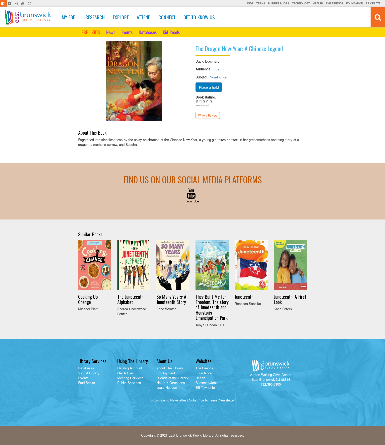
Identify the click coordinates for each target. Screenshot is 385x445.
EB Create (373, 3)
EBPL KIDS (90, 32)
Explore (121, 17)
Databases (148, 32)
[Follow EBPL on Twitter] (10, 3)
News (110, 32)
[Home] (28, 16)
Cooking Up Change (88, 299)
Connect (167, 17)
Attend (144, 17)
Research (95, 17)
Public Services (129, 382)
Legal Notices (166, 387)
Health (318, 3)
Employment (165, 372)
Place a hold (209, 87)
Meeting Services (130, 377)
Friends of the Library (172, 377)
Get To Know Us (199, 17)
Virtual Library (88, 372)
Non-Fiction (218, 76)
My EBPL (69, 17)
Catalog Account (129, 367)
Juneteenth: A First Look (290, 299)
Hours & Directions (170, 382)
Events (127, 32)
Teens (260, 3)
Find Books (86, 382)
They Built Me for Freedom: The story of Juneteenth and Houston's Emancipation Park (212, 307)
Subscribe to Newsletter (168, 399)
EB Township (205, 387)
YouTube (192, 200)
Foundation (354, 3)
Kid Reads (171, 32)
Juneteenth (244, 296)
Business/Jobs (278, 3)
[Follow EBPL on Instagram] (16, 3)
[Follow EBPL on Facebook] (3, 3)
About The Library (169, 367)
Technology (301, 3)
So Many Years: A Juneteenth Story (171, 299)
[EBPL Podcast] (29, 3)
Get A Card (125, 372)
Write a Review (207, 115)
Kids (250, 3)
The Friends (334, 3)
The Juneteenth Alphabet (130, 299)
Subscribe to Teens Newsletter (212, 399)
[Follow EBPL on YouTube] (23, 3)
